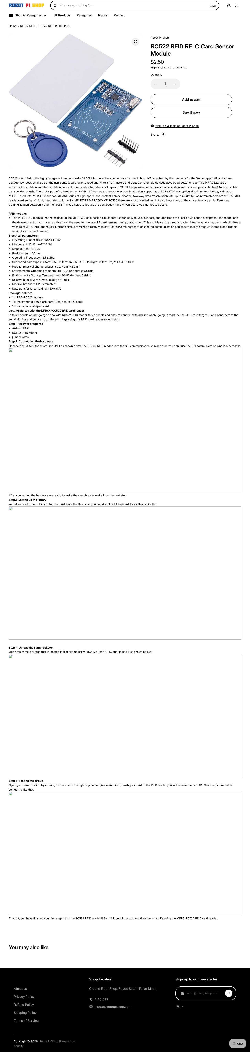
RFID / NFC (27, 26)
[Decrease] (155, 84)
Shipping (155, 67)
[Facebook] (163, 134)
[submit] (228, 993)
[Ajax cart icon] (228, 5)
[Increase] (175, 84)
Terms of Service (26, 1021)
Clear (213, 5)
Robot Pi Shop (48, 1041)
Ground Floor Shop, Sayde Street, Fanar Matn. (122, 989)
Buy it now (191, 112)
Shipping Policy (25, 1013)
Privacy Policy (24, 997)
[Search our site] (55, 5)
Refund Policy (24, 1004)
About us (20, 989)
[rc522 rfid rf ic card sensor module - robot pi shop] (135, 41)
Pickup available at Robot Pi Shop (177, 125)
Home (12, 26)
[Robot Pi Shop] (26, 5)
